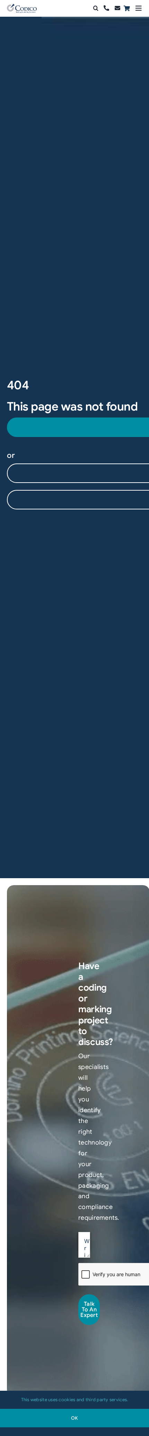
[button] (95, 8)
